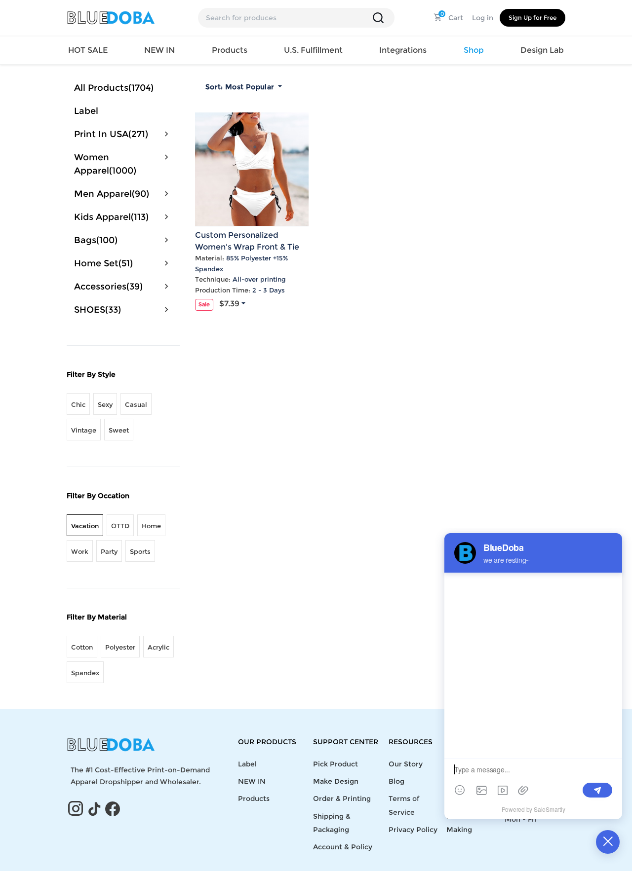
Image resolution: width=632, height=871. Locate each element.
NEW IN (159, 50)
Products (254, 798)
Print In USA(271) (111, 134)
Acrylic (158, 647)
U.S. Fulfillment (313, 50)
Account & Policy (342, 846)
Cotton (82, 647)
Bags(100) (96, 240)
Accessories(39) (108, 286)
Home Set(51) (103, 263)
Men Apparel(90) (111, 193)
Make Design (335, 781)
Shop (474, 50)
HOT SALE (88, 50)
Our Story (406, 764)
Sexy (105, 404)
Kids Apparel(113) (111, 217)
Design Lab (542, 50)
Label (86, 111)
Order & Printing (342, 798)
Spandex (85, 673)
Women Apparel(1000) (105, 164)
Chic (78, 404)
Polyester (120, 647)
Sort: (239, 86)
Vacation (85, 526)
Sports (140, 551)
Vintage (83, 430)
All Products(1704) (114, 87)
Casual (136, 404)
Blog (396, 781)
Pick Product (335, 764)
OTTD (120, 526)
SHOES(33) (97, 309)
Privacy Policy (413, 829)
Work (79, 551)
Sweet (119, 430)
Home (151, 526)
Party (109, 551)
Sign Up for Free (532, 17)
